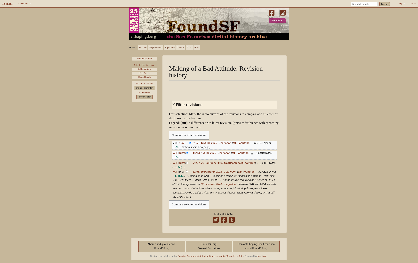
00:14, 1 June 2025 (204, 153)
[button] (224, 105)
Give (196, 47)
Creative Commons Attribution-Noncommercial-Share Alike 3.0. (210, 256)
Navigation (23, 3)
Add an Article (144, 69)
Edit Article (144, 73)
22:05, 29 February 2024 (207, 171)
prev (181, 143)
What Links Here (144, 58)
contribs (244, 143)
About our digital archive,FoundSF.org (161, 246)
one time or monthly (144, 88)
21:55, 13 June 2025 (205, 143)
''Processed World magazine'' (219, 184)
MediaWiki (262, 256)
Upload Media (144, 77)
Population (170, 47)
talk (235, 143)
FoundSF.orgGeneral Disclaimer (209, 246)
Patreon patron (144, 97)
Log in (413, 3)
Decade (142, 47)
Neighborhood (155, 47)
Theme (180, 47)
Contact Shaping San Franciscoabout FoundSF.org (256, 246)
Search (384, 4)
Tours (189, 47)
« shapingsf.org (143, 37)
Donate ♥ (277, 20)
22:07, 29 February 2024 (208, 163)
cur (175, 153)
